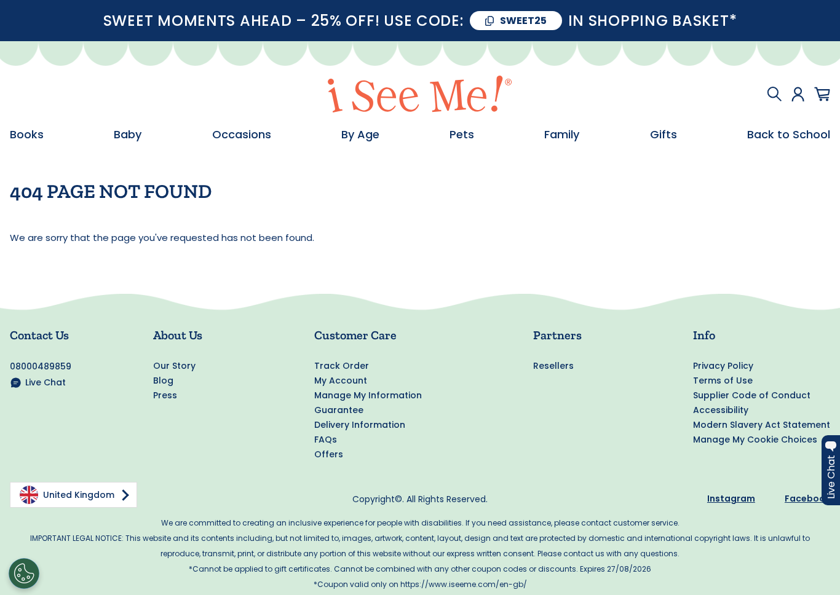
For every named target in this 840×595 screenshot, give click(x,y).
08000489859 (40, 366)
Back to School (788, 134)
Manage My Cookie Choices (755, 439)
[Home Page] (420, 94)
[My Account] (797, 94)
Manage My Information (368, 395)
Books (27, 134)
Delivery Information (359, 425)
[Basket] (822, 94)
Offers (328, 454)
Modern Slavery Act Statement (761, 425)
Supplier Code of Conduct (751, 395)
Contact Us (39, 335)
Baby (127, 134)
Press (165, 395)
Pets (462, 134)
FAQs (325, 439)
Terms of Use (723, 380)
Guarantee (338, 410)
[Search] (774, 94)
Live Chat (45, 382)
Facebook (807, 498)
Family (561, 134)
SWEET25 (523, 21)
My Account (340, 380)
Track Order (341, 366)
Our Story (174, 366)
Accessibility (720, 410)
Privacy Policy (723, 366)
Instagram (731, 498)
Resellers (553, 366)
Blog (163, 380)
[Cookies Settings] (24, 573)
